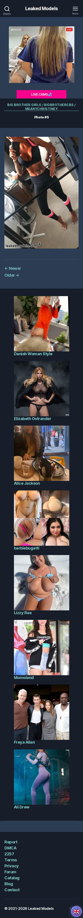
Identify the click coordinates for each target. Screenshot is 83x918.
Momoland (24, 677)
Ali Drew (21, 807)
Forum (10, 872)
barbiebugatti (26, 548)
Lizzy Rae (23, 612)
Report (10, 842)
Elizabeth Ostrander (32, 418)
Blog (8, 883)
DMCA (10, 848)
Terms (10, 860)
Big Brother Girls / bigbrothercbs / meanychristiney (41, 107)
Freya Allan (24, 742)
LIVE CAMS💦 (41, 94)
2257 (9, 854)
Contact (12, 889)
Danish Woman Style (33, 353)
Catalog (11, 878)
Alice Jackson (27, 483)
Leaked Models (41, 8)
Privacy (11, 866)
